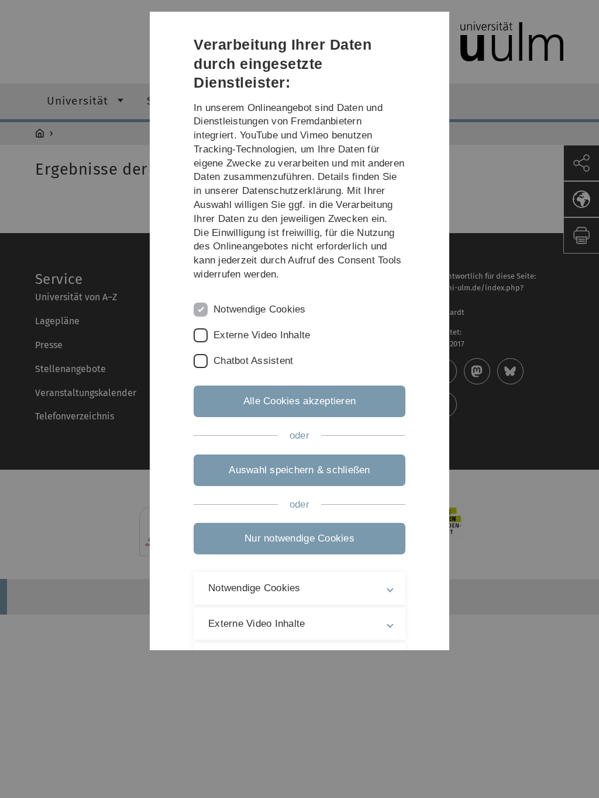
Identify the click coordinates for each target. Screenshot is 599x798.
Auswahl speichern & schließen (299, 470)
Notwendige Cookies (260, 309)
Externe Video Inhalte (262, 335)
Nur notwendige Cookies (299, 538)
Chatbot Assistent (253, 360)
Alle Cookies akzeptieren (299, 401)
